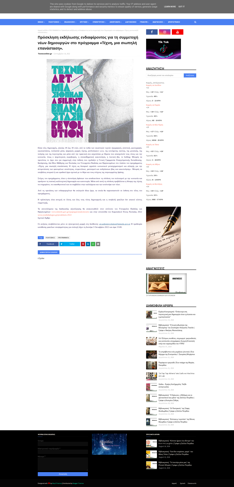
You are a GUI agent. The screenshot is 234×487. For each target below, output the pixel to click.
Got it (181, 7)
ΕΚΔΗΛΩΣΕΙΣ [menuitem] (69, 22)
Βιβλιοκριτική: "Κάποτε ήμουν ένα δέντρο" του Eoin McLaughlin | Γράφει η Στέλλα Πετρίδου (176, 442)
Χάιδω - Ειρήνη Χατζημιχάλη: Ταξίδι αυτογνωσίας (172, 385)
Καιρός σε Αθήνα (153, 164)
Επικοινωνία (192, 483)
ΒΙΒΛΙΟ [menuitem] (40, 22)
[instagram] (164, 32)
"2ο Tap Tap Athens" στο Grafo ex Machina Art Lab (176, 374)
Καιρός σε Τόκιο (152, 144)
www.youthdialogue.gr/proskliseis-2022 (55, 215)
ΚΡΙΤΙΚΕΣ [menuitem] (83, 22)
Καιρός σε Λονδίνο (153, 85)
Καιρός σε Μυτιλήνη (154, 184)
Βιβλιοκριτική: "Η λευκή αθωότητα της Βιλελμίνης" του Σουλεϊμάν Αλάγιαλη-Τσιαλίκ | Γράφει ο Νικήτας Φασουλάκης (176, 327)
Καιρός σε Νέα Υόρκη (154, 125)
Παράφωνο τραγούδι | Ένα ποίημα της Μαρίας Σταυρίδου (176, 363)
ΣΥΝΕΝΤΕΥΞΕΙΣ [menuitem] (99, 22)
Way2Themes (57, 483)
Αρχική (174, 483)
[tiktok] (190, 32)
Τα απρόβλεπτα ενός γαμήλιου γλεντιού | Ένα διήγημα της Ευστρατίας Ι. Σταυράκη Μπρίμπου (177, 353)
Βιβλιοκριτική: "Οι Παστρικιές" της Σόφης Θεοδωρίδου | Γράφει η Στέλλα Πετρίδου (174, 409)
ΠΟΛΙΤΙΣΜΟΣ (50, 238)
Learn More (170, 7)
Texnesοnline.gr (45, 54)
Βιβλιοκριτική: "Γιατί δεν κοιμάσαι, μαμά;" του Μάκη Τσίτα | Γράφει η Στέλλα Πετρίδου (176, 452)
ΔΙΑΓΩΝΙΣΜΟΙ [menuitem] (130, 22)
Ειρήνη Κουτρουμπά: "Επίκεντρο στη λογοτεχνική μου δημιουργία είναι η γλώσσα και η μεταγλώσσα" (177, 314)
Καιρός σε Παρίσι (153, 105)
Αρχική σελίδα (42, 30)
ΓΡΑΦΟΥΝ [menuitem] (143, 22)
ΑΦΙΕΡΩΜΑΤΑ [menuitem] (115, 22)
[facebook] (152, 32)
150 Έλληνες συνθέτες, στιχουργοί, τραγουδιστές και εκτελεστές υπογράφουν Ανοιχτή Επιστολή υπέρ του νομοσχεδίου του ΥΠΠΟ (177, 341)
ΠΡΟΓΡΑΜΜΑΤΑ (54, 30)
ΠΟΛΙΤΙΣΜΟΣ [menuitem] (53, 22)
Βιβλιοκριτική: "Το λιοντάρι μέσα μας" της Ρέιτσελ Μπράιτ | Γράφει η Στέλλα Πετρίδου (175, 463)
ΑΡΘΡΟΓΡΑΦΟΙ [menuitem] (174, 22)
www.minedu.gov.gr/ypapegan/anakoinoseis (70, 212)
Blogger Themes (78, 483)
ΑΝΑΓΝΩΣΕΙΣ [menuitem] (158, 22)
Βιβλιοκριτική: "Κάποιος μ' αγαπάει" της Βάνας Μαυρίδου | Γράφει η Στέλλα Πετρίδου (177, 420)
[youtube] (177, 32)
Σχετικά (182, 483)
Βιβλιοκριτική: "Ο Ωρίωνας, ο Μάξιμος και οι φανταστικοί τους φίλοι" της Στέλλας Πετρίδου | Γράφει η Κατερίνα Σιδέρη (176, 397)
